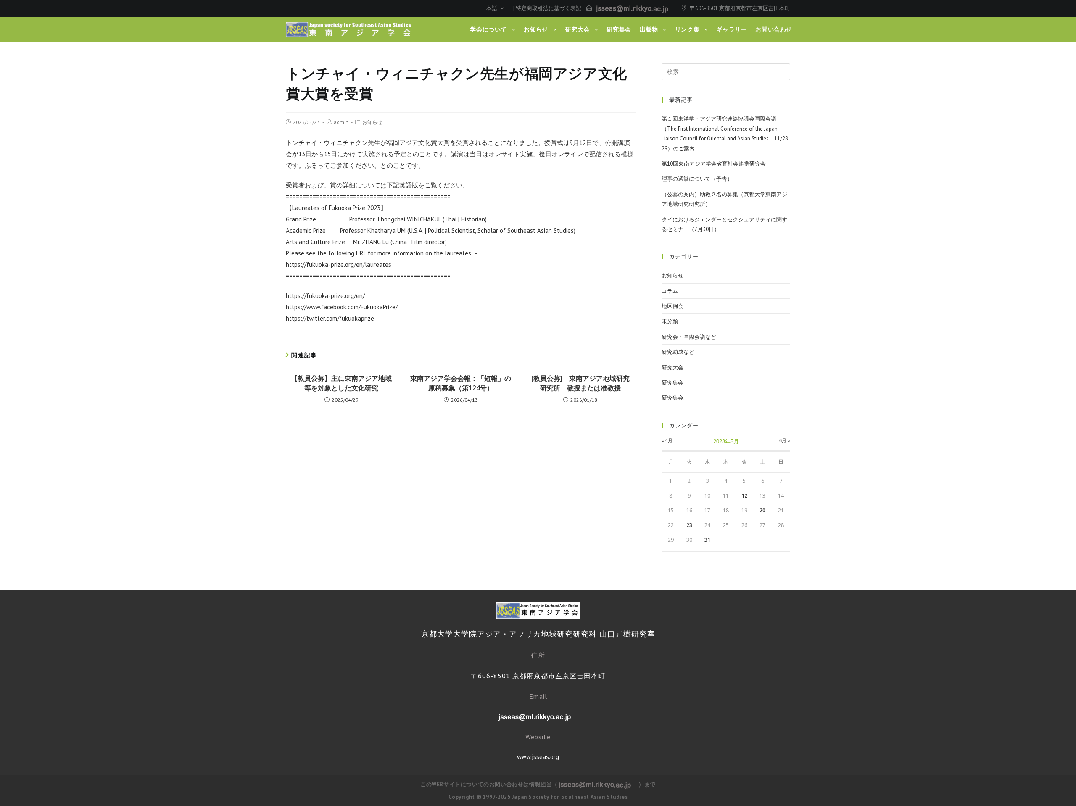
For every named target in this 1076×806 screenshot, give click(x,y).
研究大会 (672, 367)
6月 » (784, 440)
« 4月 (667, 440)
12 (744, 495)
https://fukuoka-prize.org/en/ (325, 296)
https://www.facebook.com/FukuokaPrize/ (342, 307)
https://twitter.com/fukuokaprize (330, 318)
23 (689, 525)
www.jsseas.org (538, 757)
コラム (670, 291)
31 (707, 539)
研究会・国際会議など (689, 336)
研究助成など (678, 352)
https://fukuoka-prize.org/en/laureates (338, 265)
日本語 (489, 8)
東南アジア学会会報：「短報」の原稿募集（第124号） (460, 383)
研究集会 (672, 382)
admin (341, 122)
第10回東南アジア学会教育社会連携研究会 (714, 163)
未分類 (670, 321)
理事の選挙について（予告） (697, 178)
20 (762, 510)
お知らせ (372, 122)
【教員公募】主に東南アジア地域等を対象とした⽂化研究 (341, 383)
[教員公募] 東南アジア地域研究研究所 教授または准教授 (580, 383)
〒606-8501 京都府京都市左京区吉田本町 (740, 8)
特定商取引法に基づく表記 (548, 8)
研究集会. (673, 397)
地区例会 (672, 306)
